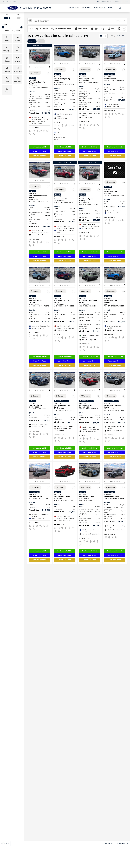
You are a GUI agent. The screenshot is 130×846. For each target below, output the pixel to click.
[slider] (3, 27)
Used (17, 14)
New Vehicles (73, 8)
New (6, 14)
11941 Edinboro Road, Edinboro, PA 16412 (113, 2)
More (110, 8)
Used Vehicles (99, 8)
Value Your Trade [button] (39, 151)
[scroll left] (31, 29)
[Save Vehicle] (48, 73)
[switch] (7, 16)
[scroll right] (124, 29)
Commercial (86, 8)
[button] (120, 8)
